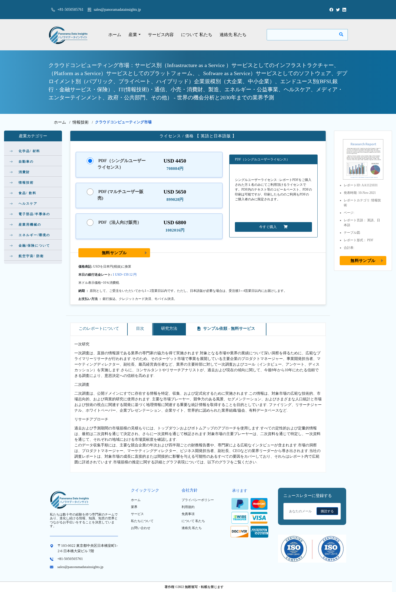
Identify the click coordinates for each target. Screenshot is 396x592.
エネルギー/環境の (34, 235)
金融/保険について (34, 245)
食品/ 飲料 (27, 193)
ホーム (114, 34)
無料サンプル (114, 252)
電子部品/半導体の (34, 214)
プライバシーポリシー (198, 500)
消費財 (24, 172)
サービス (137, 514)
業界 (134, 507)
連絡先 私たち (233, 34)
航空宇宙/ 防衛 (31, 256)
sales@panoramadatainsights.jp (117, 10)
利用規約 (188, 507)
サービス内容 (161, 34)
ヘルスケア (28, 203)
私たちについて (142, 521)
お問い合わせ (140, 528)
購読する (327, 511)
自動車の (26, 161)
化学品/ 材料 (29, 151)
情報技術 (80, 122)
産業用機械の (30, 224)
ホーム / (63, 122)
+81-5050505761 (70, 10)
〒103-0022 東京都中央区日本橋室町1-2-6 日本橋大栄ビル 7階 (88, 548)
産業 (132, 34)
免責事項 (188, 514)
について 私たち (196, 34)
